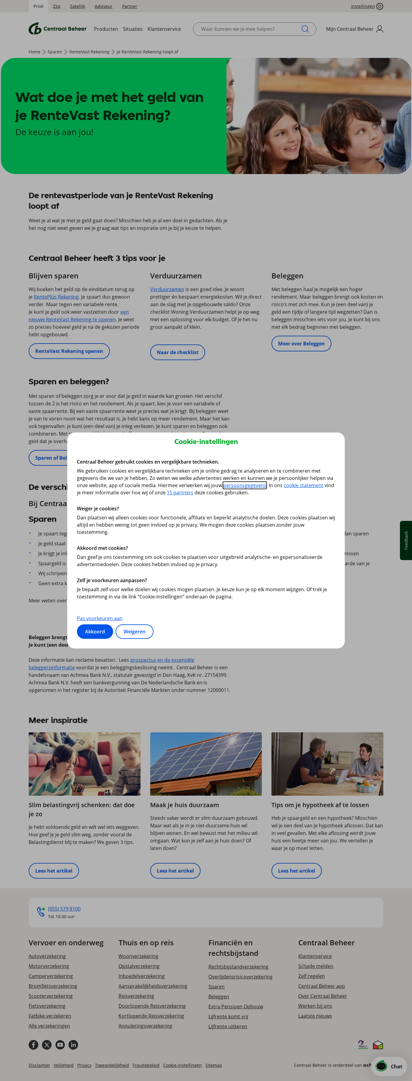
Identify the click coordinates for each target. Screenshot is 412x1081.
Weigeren (134, 631)
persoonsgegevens (244, 485)
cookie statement (303, 485)
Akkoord (95, 631)
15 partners (180, 492)
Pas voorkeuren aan (99, 618)
